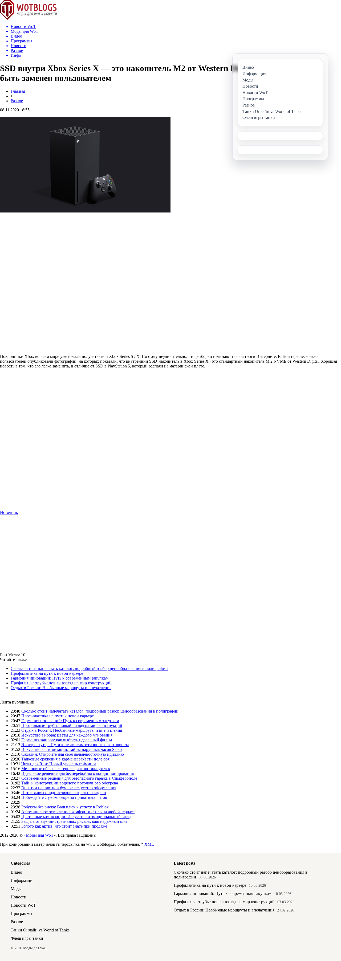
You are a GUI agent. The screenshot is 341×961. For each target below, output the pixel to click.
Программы (21, 913)
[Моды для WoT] (28, 18)
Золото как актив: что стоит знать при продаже (64, 826)
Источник (9, 512)
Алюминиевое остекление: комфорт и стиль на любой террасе (78, 811)
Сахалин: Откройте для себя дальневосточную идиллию (72, 754)
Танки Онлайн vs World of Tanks (40, 930)
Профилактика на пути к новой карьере (47, 673)
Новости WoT (23, 905)
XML (149, 844)
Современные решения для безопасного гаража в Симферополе (79, 778)
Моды (16, 888)
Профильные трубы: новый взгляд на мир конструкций (61, 683)
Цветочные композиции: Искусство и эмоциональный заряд (76, 816)
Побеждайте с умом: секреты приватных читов (64, 797)
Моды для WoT (40, 835)
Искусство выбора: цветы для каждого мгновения (66, 735)
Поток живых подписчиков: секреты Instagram (63, 792)
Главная (18, 91)
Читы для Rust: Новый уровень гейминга (58, 764)
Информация (22, 880)
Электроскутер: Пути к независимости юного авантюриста (75, 744)
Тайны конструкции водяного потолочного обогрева (69, 783)
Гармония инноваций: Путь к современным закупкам (59, 678)
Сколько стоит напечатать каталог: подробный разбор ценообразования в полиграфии (89, 668)
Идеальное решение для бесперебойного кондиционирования (77, 773)
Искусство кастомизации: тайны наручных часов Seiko (71, 749)
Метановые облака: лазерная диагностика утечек (65, 768)
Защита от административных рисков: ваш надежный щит (74, 821)
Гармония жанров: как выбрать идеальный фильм (66, 740)
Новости (18, 897)
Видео (16, 872)
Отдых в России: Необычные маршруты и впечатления (61, 687)
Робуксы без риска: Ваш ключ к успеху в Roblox (65, 807)
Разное (17, 101)
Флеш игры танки (27, 938)
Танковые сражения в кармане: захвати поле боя (65, 759)
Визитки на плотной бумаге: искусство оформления (68, 788)
